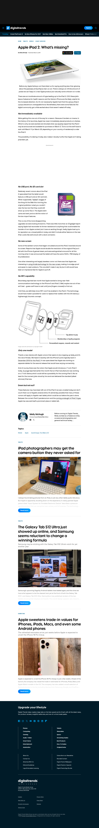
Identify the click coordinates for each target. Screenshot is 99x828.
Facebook (19, 721)
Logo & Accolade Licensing (31, 768)
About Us (26, 755)
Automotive (26, 747)
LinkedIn (42, 721)
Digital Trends (12, 30)
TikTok (34, 721)
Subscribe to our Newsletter (65, 755)
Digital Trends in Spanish (64, 765)
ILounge (26, 371)
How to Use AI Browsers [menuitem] (76, 34)
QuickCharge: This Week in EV (40, 433)
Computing (26, 731)
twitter (34, 420)
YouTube (31, 721)
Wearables (60, 731)
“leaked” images (38, 200)
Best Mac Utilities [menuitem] (48, 34)
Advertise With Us (28, 762)
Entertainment (27, 744)
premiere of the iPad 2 (35, 89)
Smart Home (27, 741)
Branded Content (62, 758)
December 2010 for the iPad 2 (29, 360)
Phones (25, 728)
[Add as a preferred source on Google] (67, 53)
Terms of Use (21, 807)
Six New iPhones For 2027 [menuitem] (33, 34)
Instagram (23, 721)
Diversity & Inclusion (23, 804)
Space (59, 735)
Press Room (40, 800)
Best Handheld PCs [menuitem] (61, 34)
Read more (24, 510)
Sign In (88, 28)
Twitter (27, 721)
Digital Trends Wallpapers (64, 762)
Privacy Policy (40, 797)
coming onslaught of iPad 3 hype (68, 398)
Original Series (61, 747)
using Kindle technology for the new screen (44, 264)
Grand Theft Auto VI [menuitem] (16, 34)
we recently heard (61, 124)
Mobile (20, 433)
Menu (3, 28)
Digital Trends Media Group (29, 816)
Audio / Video (27, 738)
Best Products (61, 741)
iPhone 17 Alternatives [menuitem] (92, 34)
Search (95, 28)
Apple (26, 433)
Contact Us (26, 758)
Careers (20, 797)
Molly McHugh (23, 53)
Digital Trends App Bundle (64, 768)
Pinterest (38, 721)
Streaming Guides (62, 738)
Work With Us (21, 800)
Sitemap (39, 804)
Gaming (25, 735)
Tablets (59, 728)
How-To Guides (61, 744)
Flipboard (46, 721)
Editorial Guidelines (28, 765)
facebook (30, 420)
